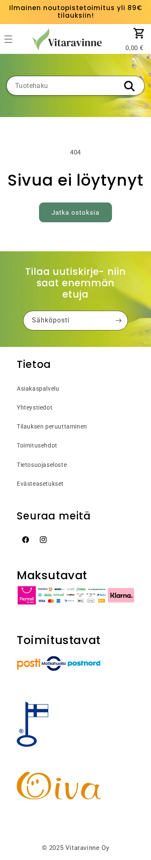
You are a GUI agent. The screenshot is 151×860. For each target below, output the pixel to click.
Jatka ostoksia (75, 212)
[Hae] (129, 86)
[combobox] (75, 85)
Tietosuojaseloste (42, 464)
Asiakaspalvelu (38, 388)
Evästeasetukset (40, 483)
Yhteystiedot (34, 407)
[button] (139, 33)
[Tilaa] (118, 320)
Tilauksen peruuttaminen (52, 426)
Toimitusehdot (37, 445)
